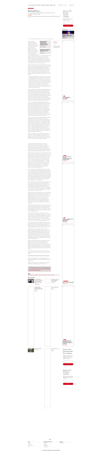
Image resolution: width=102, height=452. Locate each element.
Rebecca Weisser (65, 283)
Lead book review (31, 8)
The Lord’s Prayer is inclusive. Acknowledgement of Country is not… (67, 158)
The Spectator (51, 437)
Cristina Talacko (65, 344)
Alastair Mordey (65, 99)
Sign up (68, 25)
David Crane (30, 15)
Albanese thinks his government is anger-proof (67, 35)
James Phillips (53, 282)
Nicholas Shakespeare (37, 284)
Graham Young (65, 160)
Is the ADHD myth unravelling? (66, 98)
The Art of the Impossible (68, 282)
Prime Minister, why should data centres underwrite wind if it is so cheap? (68, 342)
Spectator (51, 2)
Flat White (65, 33)
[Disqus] (44, 421)
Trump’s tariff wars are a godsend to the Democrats (68, 220)
